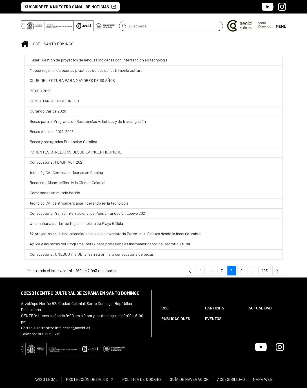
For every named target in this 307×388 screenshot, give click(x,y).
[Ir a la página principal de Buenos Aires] (249, 25)
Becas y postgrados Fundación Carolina (63, 141)
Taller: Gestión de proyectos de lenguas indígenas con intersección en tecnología (98, 59)
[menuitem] (179, 308)
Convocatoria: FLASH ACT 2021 (57, 162)
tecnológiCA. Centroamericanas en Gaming (66, 172)
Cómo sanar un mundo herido (55, 192)
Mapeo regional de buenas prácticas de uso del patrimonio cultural (86, 70)
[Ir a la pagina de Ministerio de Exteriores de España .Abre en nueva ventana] (47, 25)
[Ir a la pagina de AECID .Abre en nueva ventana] (83, 25)
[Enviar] (124, 25)
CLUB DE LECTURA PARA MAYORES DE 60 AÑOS (72, 80)
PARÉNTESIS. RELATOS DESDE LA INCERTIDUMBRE (76, 151)
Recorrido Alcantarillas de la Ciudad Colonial (67, 182)
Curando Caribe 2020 (48, 110)
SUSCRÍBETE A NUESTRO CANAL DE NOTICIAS (67, 6)
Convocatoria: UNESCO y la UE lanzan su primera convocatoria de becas (92, 254)
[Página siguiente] (277, 270)
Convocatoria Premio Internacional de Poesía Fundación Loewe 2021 (88, 213)
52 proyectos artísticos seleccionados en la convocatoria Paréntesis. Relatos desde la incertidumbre (115, 233)
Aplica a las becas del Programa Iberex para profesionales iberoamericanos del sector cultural (110, 243)
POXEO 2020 (40, 90)
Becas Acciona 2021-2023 (51, 131)
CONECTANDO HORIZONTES (54, 100)
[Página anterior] (190, 270)
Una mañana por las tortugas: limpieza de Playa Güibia (76, 223)
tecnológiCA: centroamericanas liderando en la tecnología (79, 203)
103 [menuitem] (266, 271)
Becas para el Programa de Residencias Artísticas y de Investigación (88, 121)
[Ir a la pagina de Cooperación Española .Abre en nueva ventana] (105, 26)
